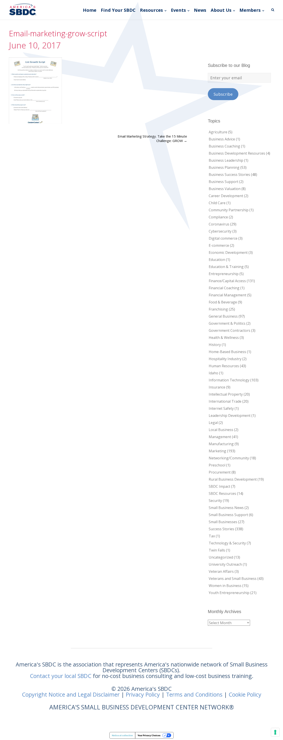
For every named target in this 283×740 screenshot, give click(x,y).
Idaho (213, 373)
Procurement (220, 472)
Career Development (226, 195)
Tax (212, 536)
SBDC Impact (219, 486)
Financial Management (227, 295)
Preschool (217, 465)
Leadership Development (229, 415)
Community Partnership (229, 210)
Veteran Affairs (221, 571)
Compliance (218, 217)
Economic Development (228, 252)
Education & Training (226, 266)
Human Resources (224, 365)
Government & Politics (227, 323)
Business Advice (222, 139)
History (215, 344)
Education (217, 259)
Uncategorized (221, 557)
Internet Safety (221, 408)
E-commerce (219, 245)
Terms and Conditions (194, 694)
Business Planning (224, 167)
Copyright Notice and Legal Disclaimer (71, 694)
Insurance (217, 387)
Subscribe (223, 94)
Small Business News (226, 507)
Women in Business (225, 585)
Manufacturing (221, 443)
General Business (223, 316)
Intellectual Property (226, 394)
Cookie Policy (245, 694)
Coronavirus (219, 224)
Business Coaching (224, 146)
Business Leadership (226, 160)
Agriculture (218, 132)
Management (220, 436)
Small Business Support (228, 514)
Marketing (217, 451)
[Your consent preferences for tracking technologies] (275, 732)
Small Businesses (223, 521)
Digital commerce (223, 238)
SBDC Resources (222, 493)
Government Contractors (229, 330)
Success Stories (221, 528)
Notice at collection (122, 735)
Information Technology (229, 380)
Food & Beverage (223, 302)
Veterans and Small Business (232, 578)
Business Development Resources (237, 153)
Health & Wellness (224, 337)
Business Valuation (225, 188)
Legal (213, 422)
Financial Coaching (224, 288)
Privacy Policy (143, 694)
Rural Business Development (233, 479)
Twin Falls (217, 550)
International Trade (225, 401)
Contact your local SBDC (60, 676)
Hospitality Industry (225, 358)
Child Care (217, 202)
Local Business (221, 429)
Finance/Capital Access (227, 280)
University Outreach (225, 564)
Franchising (218, 309)
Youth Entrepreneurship (229, 592)
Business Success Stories (229, 174)
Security (215, 500)
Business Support (223, 181)
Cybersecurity (220, 231)
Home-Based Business (227, 351)
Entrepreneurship (224, 273)
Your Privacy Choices (149, 735)
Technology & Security (227, 543)
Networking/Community (229, 458)
